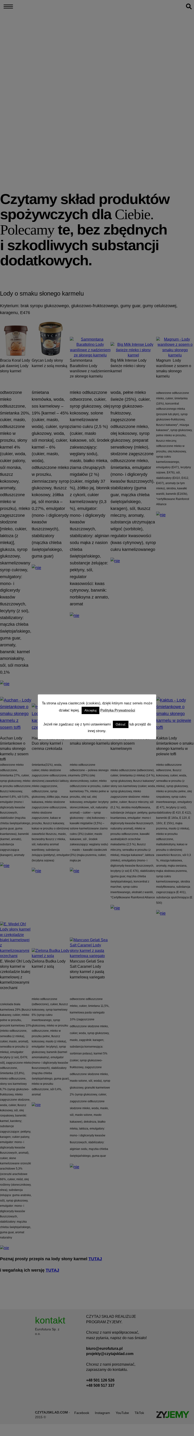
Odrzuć (121, 724)
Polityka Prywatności (117, 710)
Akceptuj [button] (90, 710)
